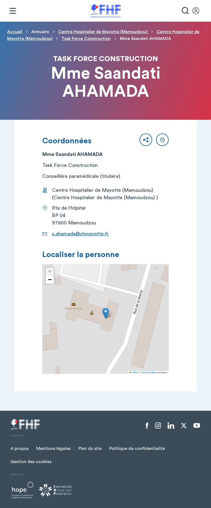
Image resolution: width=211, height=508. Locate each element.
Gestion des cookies (30, 462)
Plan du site (90, 448)
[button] (146, 139)
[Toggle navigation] (12, 10)
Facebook (147, 426)
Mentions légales (53, 448)
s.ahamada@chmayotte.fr (80, 233)
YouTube (196, 425)
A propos (19, 448)
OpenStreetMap (148, 372)
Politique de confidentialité (137, 448)
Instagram (158, 426)
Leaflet (134, 372)
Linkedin (171, 426)
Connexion (198, 10)
